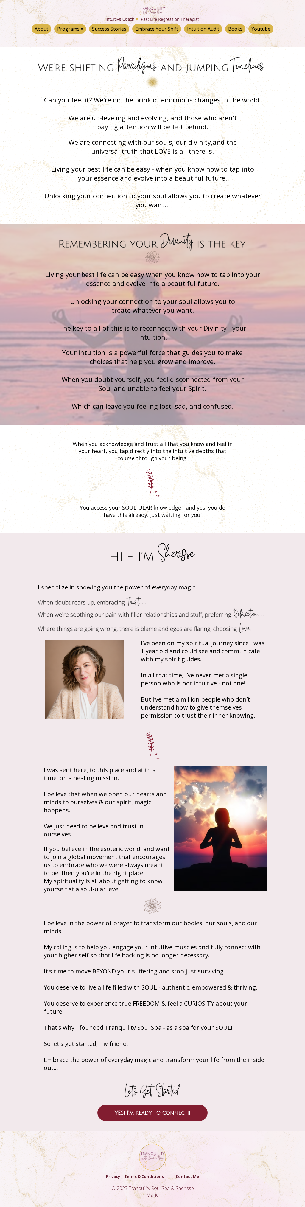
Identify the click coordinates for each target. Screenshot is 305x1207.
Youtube (260, 29)
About (41, 29)
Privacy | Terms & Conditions (135, 1176)
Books (235, 29)
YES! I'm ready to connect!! (152, 1113)
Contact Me (187, 1176)
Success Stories (109, 29)
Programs (70, 29)
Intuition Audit (203, 29)
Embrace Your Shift (156, 29)
